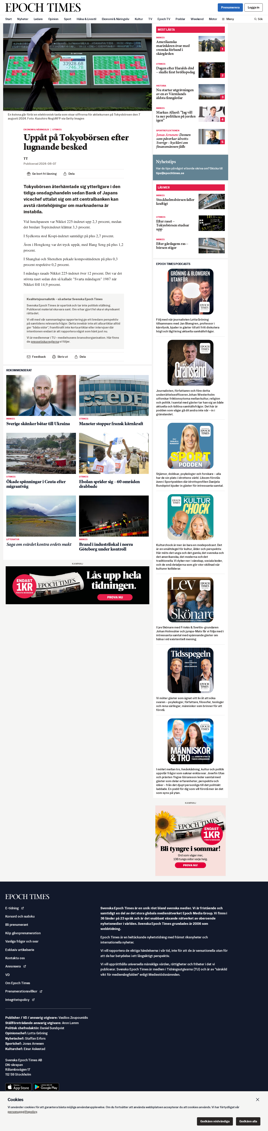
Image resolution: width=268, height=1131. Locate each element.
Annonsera (13, 966)
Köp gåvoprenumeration (22, 933)
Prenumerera (230, 7)
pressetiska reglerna (45, 341)
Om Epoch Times (17, 983)
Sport (67, 19)
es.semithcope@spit (170, 173)
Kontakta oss (15, 958)
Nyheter (22, 19)
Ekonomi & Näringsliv (115, 19)
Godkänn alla (248, 1121)
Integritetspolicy (17, 1000)
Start (8, 19)
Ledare (38, 19)
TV (150, 19)
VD (7, 975)
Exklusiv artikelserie (19, 950)
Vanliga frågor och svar (21, 941)
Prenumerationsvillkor (21, 991)
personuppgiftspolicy (22, 1111)
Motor (213, 19)
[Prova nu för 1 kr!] (77, 585)
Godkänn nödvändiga (215, 1121)
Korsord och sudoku (20, 916)
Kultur (139, 19)
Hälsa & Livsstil (86, 19)
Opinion (53, 19)
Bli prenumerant (16, 925)
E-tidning (12, 908)
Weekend (197, 19)
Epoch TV (164, 19)
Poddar (180, 19)
